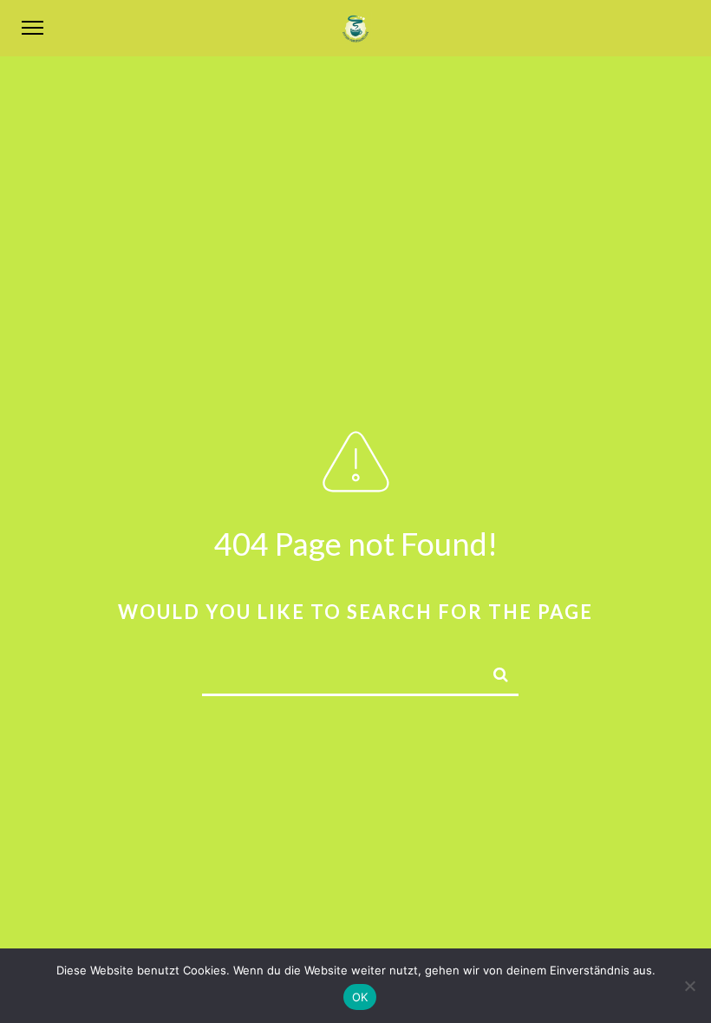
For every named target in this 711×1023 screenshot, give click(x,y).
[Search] (493, 672)
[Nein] (689, 985)
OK (360, 997)
